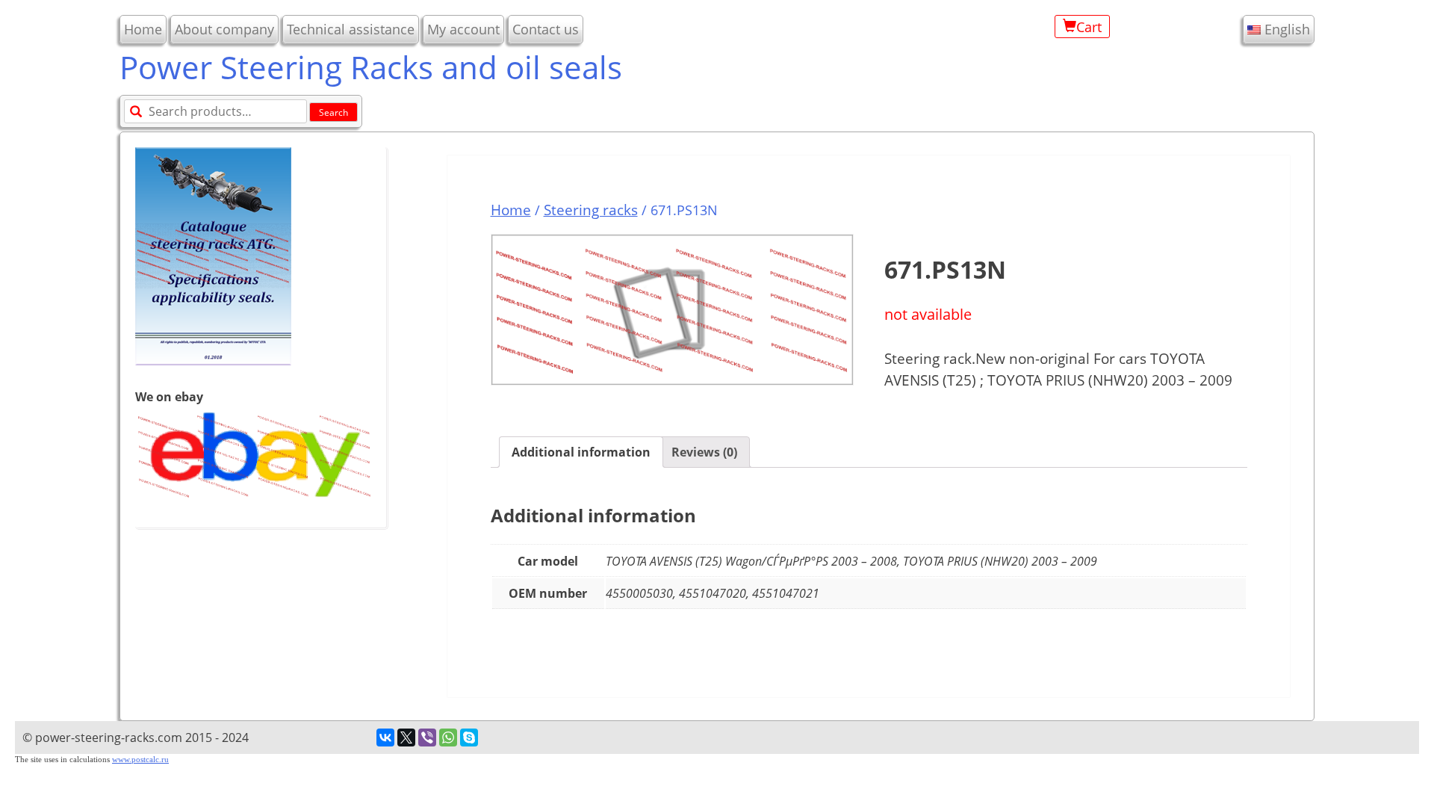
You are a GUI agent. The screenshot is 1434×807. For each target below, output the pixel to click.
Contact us (545, 29)
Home (143, 29)
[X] (406, 737)
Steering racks (591, 210)
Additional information (581, 452)
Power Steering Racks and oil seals (371, 67)
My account (463, 29)
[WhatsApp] (448, 737)
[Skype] (469, 737)
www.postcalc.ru (140, 759)
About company (224, 29)
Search (333, 112)
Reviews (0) (704, 452)
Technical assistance (351, 29)
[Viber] (427, 737)
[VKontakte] (385, 737)
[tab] (581, 452)
